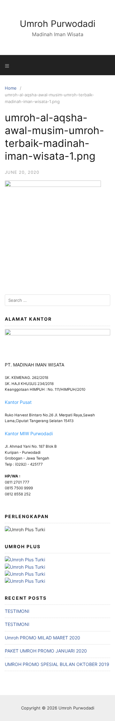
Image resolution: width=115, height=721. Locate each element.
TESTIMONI (17, 611)
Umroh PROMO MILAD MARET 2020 (42, 637)
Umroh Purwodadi (58, 23)
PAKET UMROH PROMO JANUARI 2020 (46, 650)
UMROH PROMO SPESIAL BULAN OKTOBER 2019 (57, 664)
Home (11, 88)
